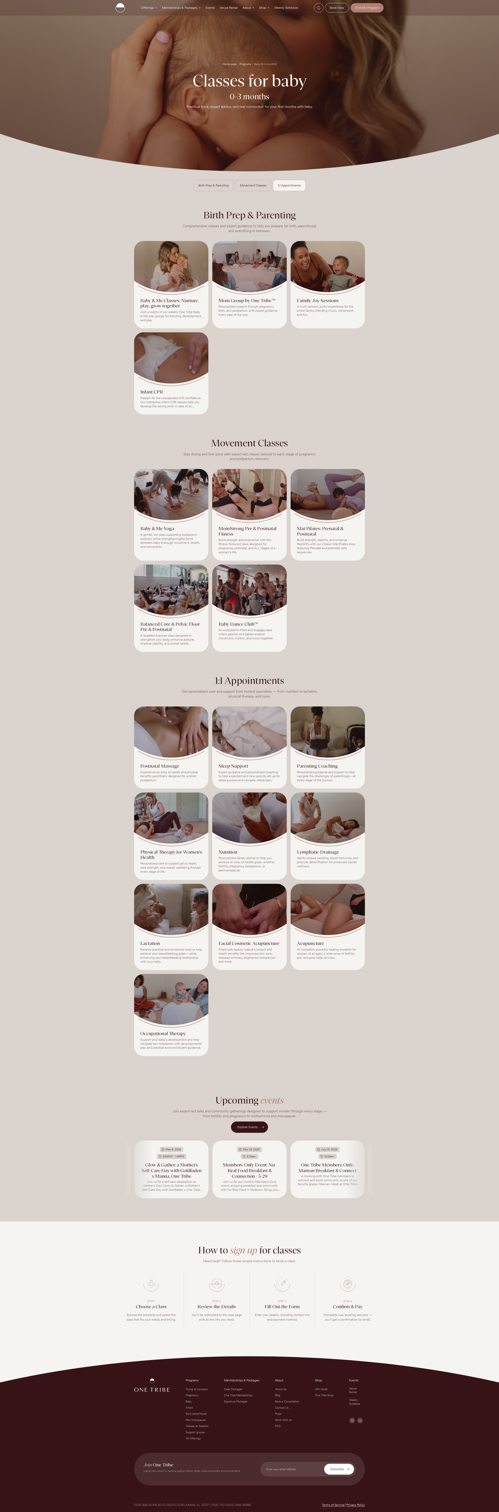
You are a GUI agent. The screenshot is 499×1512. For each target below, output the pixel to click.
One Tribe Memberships (238, 1395)
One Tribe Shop (324, 1395)
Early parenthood (196, 1413)
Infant (189, 1407)
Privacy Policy (355, 1505)
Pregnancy (192, 1395)
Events (353, 1380)
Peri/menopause (195, 1419)
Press (278, 1413)
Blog (277, 1395)
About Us (280, 1389)
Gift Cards (321, 1389)
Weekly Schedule (354, 1401)
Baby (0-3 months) (265, 64)
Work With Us (283, 1419)
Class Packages (233, 1389)
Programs (245, 64)
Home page (229, 64)
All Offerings (193, 1438)
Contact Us (281, 1407)
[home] (120, 7)
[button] (149, 8)
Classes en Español (197, 1426)
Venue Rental (353, 1390)
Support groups (195, 1432)
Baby (189, 1401)
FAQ (277, 1426)
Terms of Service (333, 1505)
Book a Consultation (287, 1401)
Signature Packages (235, 1401)
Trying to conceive (197, 1389)
